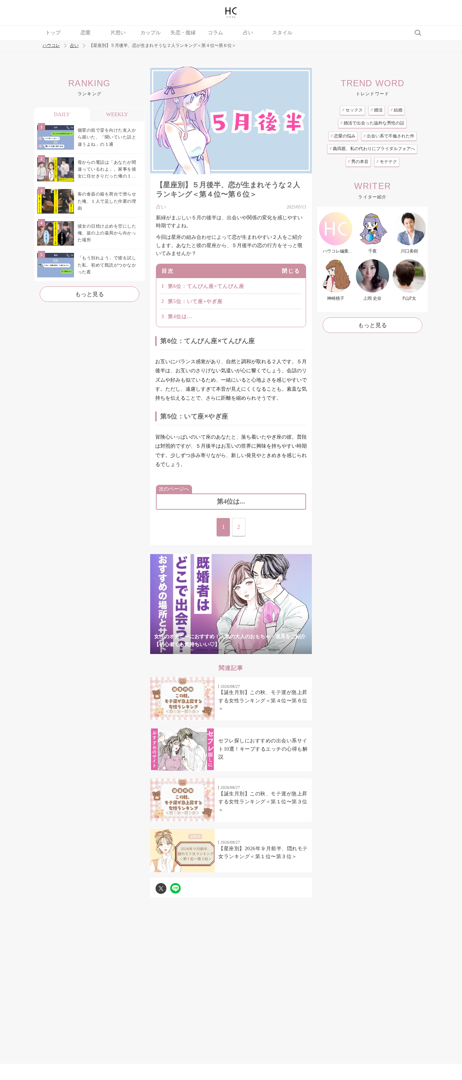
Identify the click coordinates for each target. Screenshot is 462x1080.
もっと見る (89, 294)
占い (248, 32)
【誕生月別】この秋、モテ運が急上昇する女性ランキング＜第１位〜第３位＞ (263, 802)
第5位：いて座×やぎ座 (195, 301)
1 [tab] (187, 649)
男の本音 (358, 161)
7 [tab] (274, 649)
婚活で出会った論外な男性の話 (372, 123)
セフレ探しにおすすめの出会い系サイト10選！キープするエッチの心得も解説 (263, 749)
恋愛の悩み (343, 136)
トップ (53, 32)
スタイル (282, 32)
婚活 (377, 110)
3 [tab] (216, 649)
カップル (150, 32)
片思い (118, 32)
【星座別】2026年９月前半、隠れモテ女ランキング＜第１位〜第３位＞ (263, 852)
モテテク (386, 161)
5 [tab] (245, 649)
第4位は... (180, 316)
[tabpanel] (231, 604)
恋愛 (85, 32)
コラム (215, 32)
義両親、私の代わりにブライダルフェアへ (372, 148)
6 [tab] (259, 649)
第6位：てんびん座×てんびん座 (206, 286)
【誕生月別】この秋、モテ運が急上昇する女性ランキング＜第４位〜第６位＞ (263, 700)
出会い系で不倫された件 (388, 136)
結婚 (396, 110)
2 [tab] (202, 649)
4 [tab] (231, 649)
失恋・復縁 (183, 32)
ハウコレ (51, 45)
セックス (352, 110)
